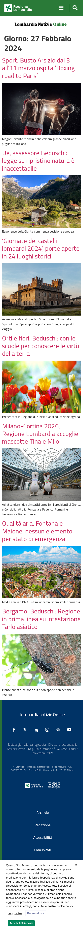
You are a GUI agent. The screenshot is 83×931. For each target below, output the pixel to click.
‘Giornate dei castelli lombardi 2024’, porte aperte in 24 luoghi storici (41, 248)
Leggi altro (15, 913)
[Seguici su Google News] (59, 730)
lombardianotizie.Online (42, 714)
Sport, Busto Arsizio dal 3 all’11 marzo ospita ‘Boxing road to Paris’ (38, 67)
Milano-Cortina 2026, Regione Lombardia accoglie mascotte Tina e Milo (40, 433)
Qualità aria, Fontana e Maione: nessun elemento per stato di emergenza (37, 530)
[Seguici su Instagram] (48, 730)
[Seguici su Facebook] (15, 730)
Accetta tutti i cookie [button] (21, 923)
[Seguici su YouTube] (70, 730)
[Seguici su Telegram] (37, 730)
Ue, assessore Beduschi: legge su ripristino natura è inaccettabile (38, 160)
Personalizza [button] (35, 913)
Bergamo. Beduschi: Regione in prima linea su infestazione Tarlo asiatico (41, 618)
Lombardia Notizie (33, 24)
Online (60, 24)
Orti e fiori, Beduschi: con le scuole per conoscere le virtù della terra (40, 345)
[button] (74, 8)
